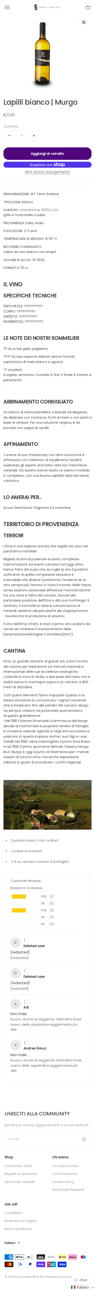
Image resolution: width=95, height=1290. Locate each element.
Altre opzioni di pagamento (47, 172)
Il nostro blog (63, 1182)
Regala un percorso (21, 1173)
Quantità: (11, 126)
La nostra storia (65, 1166)
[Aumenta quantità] (34, 135)
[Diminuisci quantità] (9, 135)
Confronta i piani (18, 1166)
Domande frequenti (68, 1189)
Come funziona (64, 1173)
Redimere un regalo (21, 1220)
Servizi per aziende (20, 1182)
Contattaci (13, 1213)
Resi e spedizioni (18, 1229)
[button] (83, 1287)
